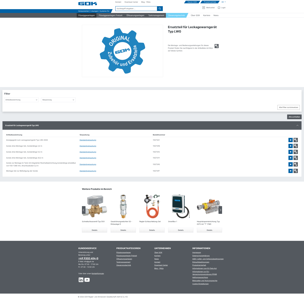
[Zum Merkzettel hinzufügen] (290, 140)
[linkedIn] (81, 280)
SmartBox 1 (172, 221)
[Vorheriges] (84, 210)
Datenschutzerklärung (201, 256)
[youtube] (87, 280)
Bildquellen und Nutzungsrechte (204, 281)
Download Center (161, 265)
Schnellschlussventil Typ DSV (93, 221)
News (156, 259)
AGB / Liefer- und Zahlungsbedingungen (208, 259)
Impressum (196, 252)
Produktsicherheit (199, 265)
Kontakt (157, 262)
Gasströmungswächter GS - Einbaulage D (121, 222)
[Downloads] (296, 140)
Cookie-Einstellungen (200, 284)
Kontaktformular (98, 273)
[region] (123, 51)
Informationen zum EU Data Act (204, 268)
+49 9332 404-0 (88, 258)
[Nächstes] (220, 210)
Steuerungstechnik (123, 265)
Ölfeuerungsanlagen (124, 259)
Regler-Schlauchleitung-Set (150, 221)
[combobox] (136, 8)
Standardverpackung (88, 140)
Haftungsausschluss (200, 277)
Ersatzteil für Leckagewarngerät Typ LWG (22, 125)
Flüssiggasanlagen (123, 252)
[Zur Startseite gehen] (90, 3)
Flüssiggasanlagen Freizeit (126, 256)
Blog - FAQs (159, 268)
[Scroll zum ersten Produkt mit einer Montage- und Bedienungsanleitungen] (217, 46)
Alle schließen (294, 117)
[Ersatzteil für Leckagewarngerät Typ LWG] (122, 51)
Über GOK (158, 252)
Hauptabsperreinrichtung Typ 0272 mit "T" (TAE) (208, 222)
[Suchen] (160, 8)
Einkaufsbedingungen (200, 262)
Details (94, 230)
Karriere (157, 256)
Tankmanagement (123, 262)
